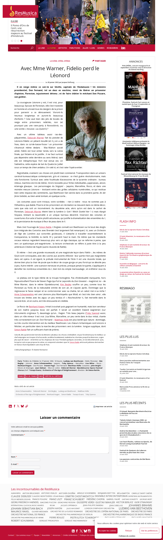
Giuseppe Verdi (85, 502)
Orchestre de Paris (141, 511)
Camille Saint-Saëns (142, 493)
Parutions (74, 48)
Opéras (67, 61)
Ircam (52, 505)
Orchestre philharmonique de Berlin (74, 514)
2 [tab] (15, 41)
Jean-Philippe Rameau (93, 505)
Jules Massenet (73, 508)
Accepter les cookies (107, 531)
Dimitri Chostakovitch (79, 496)
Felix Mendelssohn (20, 499)
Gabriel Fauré (113, 499)
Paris (40, 376)
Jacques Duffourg (68, 82)
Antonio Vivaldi (49, 493)
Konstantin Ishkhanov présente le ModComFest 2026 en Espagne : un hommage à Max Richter (136, 143)
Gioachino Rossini (66, 502)
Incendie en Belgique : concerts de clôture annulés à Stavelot (134, 265)
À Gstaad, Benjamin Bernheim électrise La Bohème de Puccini (135, 412)
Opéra (60, 61)
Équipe (36, 535)
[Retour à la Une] (20, 11)
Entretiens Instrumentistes (140, 496)
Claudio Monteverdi (42, 496)
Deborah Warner (35, 137)
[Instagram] (89, 530)
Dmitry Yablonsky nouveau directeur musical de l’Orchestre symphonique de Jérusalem (136, 255)
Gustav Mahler (105, 502)
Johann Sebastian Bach (27, 508)
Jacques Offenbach (69, 505)
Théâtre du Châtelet (53, 376)
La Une (41, 48)
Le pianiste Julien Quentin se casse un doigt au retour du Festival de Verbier (135, 273)
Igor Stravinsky (143, 502)
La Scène (51, 48)
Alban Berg (16, 493)
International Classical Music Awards (27, 505)
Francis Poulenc (39, 499)
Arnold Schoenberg (86, 493)
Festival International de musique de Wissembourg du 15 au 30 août (136, 175)
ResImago (127, 288)
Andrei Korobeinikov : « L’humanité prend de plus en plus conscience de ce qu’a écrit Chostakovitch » (135, 433)
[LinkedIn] (73, 532)
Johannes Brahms (140, 505)
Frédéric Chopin (96, 499)
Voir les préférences (149, 531)
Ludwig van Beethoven (67, 391)
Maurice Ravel (20, 511)
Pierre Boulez (56, 518)
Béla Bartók (123, 493)
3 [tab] (18, 41)
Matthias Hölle (62, 319)
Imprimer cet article (104, 406)
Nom (14, 457)
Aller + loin (89, 48)
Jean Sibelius (116, 505)
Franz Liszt (55, 499)
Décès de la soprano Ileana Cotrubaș (134, 230)
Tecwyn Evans (78, 394)
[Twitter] (18, 406)
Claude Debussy (21, 496)
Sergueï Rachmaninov (76, 521)
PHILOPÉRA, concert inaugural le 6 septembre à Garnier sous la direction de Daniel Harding (136, 67)
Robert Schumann (22, 521)
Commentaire (18, 435)
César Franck (59, 496)
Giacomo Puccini (48, 502)
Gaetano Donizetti (130, 499)
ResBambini (112, 48)
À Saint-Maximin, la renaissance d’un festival (135, 237)
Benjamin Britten (106, 493)
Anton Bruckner (31, 493)
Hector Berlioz (124, 502)
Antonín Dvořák (67, 493)
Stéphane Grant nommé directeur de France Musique (135, 246)
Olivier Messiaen (40, 511)
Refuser (128, 531)
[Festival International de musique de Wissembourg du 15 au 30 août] (136, 193)
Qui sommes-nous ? (24, 535)
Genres (100, 48)
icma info (123, 47)
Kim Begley (65, 284)
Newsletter (46, 535)
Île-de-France (31, 376)
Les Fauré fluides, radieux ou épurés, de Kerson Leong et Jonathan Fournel (136, 442)
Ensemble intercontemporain (111, 496)
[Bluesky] (85, 530)
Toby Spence (92, 313)
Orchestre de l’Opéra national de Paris (106, 511)
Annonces (56, 535)
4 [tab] (21, 41)
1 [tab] (12, 41)
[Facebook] (14, 406)
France (21, 376)
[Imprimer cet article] (94, 406)
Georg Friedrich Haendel (25, 502)
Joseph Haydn (54, 508)
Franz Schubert (74, 499)
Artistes (62, 48)
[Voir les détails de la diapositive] (95, 22)
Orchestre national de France (28, 514)
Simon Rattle (45, 227)
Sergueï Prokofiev (49, 521)
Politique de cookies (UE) (89, 535)
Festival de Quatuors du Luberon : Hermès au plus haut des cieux (133, 451)
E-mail (14, 464)
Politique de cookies (127, 536)
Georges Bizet (146, 499)
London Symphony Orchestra (99, 508)
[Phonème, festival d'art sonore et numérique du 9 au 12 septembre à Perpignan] (136, 123)
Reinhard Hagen (36, 306)
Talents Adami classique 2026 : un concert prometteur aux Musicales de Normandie (135, 422)
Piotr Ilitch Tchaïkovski (84, 518)
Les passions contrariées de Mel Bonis (135, 459)
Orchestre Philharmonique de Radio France (127, 514)
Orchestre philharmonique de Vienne (27, 518)
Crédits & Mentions (70, 535)
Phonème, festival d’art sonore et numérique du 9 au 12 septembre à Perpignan (136, 104)
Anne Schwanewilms (24, 294)
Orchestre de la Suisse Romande (66, 511)
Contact (11, 535)
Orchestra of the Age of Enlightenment (30, 394)
